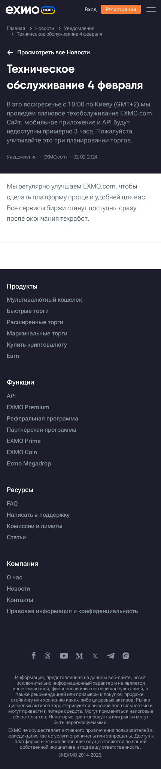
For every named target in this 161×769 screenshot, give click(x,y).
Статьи (16, 537)
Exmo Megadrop (29, 464)
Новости (18, 589)
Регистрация (121, 9)
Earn (13, 356)
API (11, 396)
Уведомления (22, 157)
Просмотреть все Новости (53, 52)
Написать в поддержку (38, 515)
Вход (91, 9)
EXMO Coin (22, 452)
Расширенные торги (35, 322)
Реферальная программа (42, 419)
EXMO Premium (28, 407)
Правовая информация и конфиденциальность (72, 611)
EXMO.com (55, 157)
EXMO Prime (24, 441)
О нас (14, 577)
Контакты (20, 600)
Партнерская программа (41, 430)
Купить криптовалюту (37, 345)
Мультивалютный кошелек (44, 300)
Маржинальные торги (37, 334)
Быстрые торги (28, 311)
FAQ (12, 504)
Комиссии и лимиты (35, 526)
